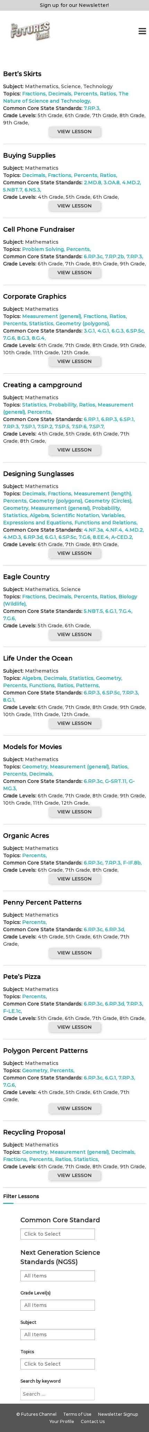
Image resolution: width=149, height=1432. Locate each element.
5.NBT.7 (12, 190)
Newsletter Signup (118, 1414)
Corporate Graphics (34, 296)
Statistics (41, 323)
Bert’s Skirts (22, 74)
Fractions (34, 94)
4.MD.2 (131, 182)
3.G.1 (89, 331)
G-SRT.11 (115, 781)
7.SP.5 (62, 426)
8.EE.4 (101, 537)
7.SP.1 (28, 426)
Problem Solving (43, 249)
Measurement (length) (102, 493)
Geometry (15, 508)
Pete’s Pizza (22, 977)
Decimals (59, 94)
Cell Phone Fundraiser (39, 229)
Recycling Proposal (34, 1132)
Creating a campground (42, 385)
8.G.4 (38, 338)
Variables (113, 515)
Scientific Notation (75, 515)
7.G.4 (125, 611)
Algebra (39, 515)
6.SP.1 (127, 419)
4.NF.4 (113, 530)
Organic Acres (26, 836)
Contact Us (93, 1421)
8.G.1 (8, 700)
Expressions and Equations (37, 523)
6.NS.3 (32, 190)
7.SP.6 (79, 426)
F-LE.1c (12, 1011)
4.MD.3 (12, 537)
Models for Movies (32, 747)
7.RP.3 (91, 108)
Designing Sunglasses (38, 474)
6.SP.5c (135, 331)
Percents (85, 94)
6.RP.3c (93, 256)
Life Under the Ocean (38, 658)
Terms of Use (77, 1414)
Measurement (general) (51, 316)
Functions (42, 685)
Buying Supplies (29, 155)
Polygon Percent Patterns (45, 1051)
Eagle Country (26, 577)
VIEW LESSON (74, 131)
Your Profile (62, 1421)
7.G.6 (9, 338)
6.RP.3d (33, 537)
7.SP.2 (44, 426)
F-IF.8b (132, 863)
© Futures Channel (36, 1414)
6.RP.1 (91, 419)
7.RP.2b (114, 256)
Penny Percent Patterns (42, 902)
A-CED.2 (121, 537)
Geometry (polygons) (82, 323)
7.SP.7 (96, 426)
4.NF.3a (93, 530)
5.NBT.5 (93, 611)
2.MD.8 (92, 182)
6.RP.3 (109, 419)
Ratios (108, 94)
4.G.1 (103, 331)
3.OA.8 (112, 182)
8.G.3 (23, 338)
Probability (63, 405)
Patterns (87, 685)
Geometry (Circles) (108, 501)
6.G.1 (50, 537)
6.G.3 (118, 331)
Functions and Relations (105, 523)
